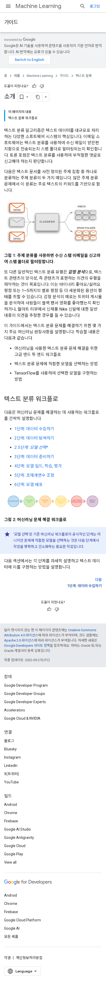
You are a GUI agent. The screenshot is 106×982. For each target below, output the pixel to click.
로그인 (95, 6)
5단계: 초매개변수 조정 (34, 475)
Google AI (12, 928)
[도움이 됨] (34, 86)
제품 (17, 76)
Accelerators (14, 710)
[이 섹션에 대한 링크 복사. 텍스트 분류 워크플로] (63, 399)
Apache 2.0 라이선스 (19, 640)
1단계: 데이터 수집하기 (34, 428)
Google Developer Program (26, 685)
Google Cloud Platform (22, 920)
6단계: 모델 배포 (28, 484)
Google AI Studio (17, 829)
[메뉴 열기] (8, 6)
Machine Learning (38, 6)
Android (10, 804)
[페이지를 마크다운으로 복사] (37, 97)
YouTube (11, 782)
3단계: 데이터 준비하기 (34, 456)
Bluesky (10, 749)
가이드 (11, 22)
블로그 (9, 741)
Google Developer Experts (25, 702)
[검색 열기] (83, 6)
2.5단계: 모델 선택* (31, 447)
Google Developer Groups (24, 694)
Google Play (13, 854)
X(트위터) (11, 774)
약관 (7, 958)
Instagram (12, 757)
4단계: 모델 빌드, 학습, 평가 (38, 466)
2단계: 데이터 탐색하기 (34, 438)
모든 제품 (11, 937)
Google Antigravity (19, 837)
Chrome (10, 813)
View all (10, 862)
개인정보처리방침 (29, 958)
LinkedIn (10, 766)
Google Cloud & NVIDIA (22, 718)
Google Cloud (14, 846)
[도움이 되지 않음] (42, 86)
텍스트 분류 (84, 76)
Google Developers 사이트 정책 (27, 645)
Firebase (11, 821)
